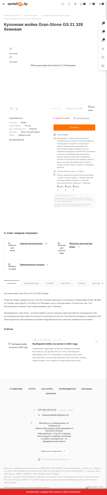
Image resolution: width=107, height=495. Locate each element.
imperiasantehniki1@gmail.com (55, 415)
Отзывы (49, 283)
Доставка (97, 283)
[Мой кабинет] (75, 4)
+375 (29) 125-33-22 (46, 410)
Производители (67, 389)
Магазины (87, 389)
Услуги (31, 389)
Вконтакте (44, 402)
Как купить (66, 283)
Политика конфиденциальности (55, 459)
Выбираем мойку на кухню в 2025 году (55, 344)
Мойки (23, 123)
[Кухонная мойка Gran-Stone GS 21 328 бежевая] (53, 65)
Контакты (51, 394)
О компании (16, 389)
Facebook (51, 402)
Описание (11, 283)
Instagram (57, 402)
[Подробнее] (96, 341)
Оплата (82, 283)
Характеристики (31, 283)
